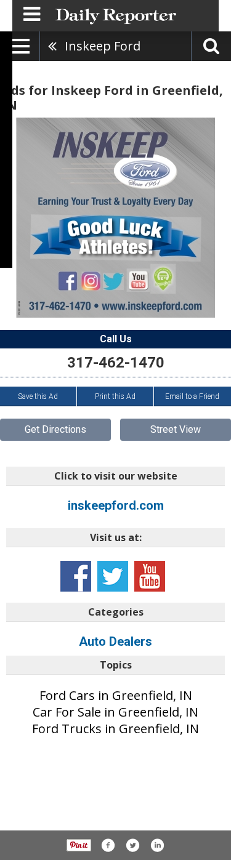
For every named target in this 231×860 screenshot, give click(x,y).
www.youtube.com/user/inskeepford (149, 576)
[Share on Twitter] (132, 845)
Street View (175, 429)
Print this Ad (115, 396)
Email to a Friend (192, 396)
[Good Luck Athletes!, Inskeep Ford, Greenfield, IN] (115, 218)
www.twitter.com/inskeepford (112, 576)
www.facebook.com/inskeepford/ (75, 576)
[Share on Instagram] (157, 845)
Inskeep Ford (102, 46)
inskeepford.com (116, 505)
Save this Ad (38, 396)
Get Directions (55, 429)
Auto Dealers (115, 641)
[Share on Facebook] (108, 845)
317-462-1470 (115, 362)
